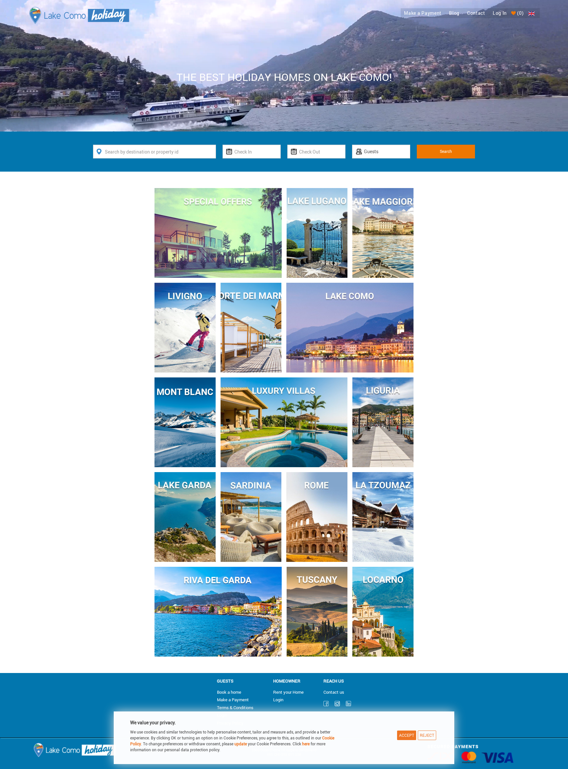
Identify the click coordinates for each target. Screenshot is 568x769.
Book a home (229, 692)
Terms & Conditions (235, 707)
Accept (406, 735)
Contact (476, 13)
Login (278, 700)
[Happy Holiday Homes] (79, 15)
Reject (427, 735)
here (306, 743)
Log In (500, 13)
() (520, 13)
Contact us (333, 692)
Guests (225, 681)
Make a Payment (422, 13)
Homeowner (286, 681)
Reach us (333, 681)
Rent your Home (288, 692)
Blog (454, 13)
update (241, 743)
